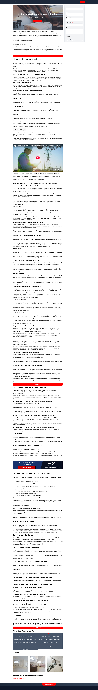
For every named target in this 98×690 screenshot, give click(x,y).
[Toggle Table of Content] (23, 130)
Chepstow (24, 678)
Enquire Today (37, 384)
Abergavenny (15, 678)
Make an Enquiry (49, 684)
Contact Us (38, 55)
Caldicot (20, 678)
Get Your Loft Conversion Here (38, 627)
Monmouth (29, 678)
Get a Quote (37, 21)
